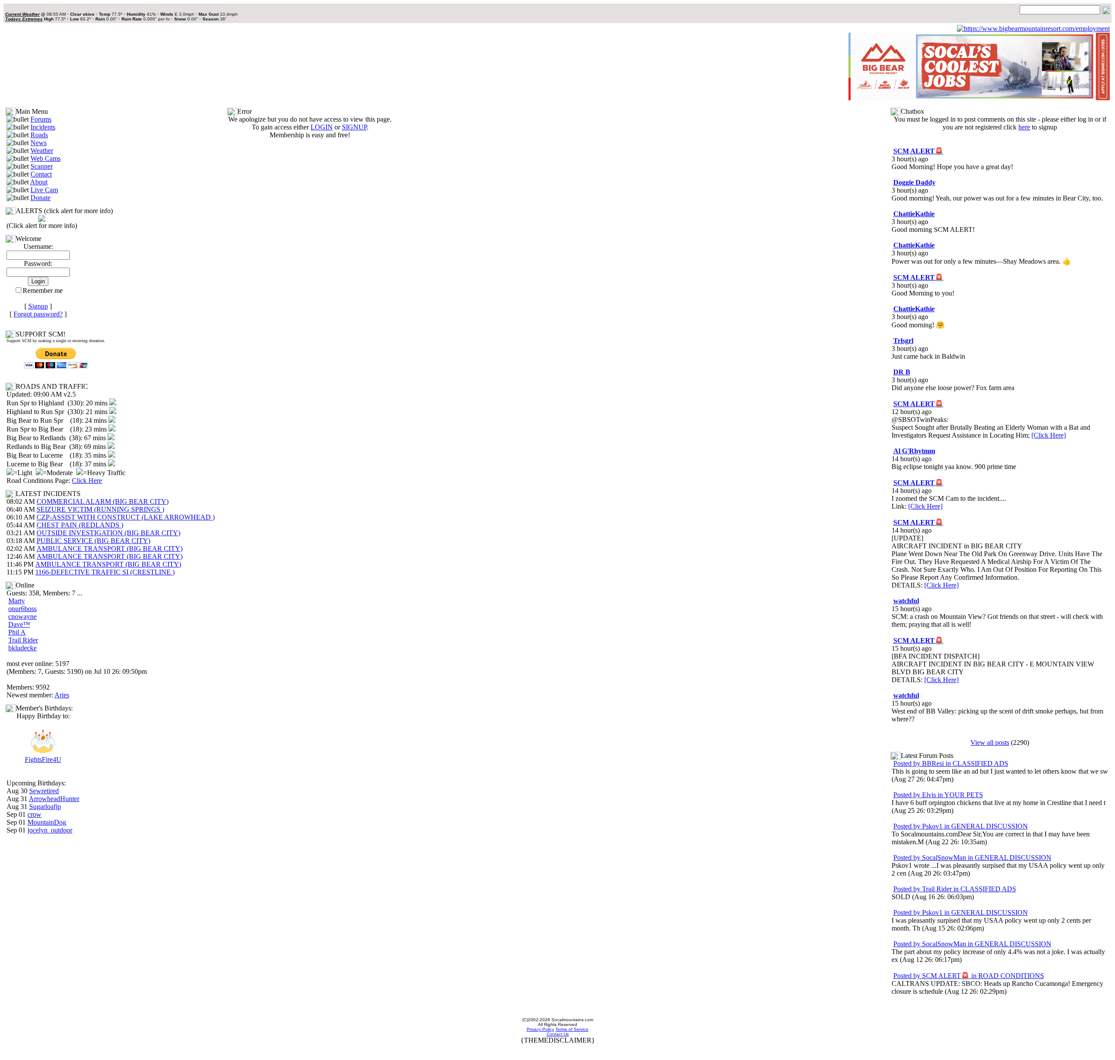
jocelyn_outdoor (49, 830)
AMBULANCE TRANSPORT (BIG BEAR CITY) (109, 548)
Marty (16, 601)
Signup (38, 306)
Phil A (17, 632)
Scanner (41, 166)
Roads (39, 135)
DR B (901, 372)
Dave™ (19, 624)
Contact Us (558, 1034)
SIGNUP (354, 127)
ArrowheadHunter (54, 798)
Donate (40, 197)
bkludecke (22, 648)
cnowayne (22, 616)
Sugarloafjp (45, 806)
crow (34, 814)
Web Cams (45, 158)
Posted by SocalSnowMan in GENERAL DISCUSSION (972, 857)
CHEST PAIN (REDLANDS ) (80, 525)
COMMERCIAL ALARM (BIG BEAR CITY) (103, 501)
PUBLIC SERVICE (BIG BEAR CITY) (93, 540)
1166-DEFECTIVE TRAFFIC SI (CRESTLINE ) (105, 572)
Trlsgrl (903, 340)
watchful (906, 601)
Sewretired (44, 791)
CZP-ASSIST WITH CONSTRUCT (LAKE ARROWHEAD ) (126, 517)
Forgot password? (38, 314)
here (1024, 127)
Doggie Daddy (914, 182)
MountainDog (46, 822)
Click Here (87, 480)
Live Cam (44, 190)
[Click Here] (1048, 435)
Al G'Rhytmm (914, 451)
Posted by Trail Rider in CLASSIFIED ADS (954, 889)
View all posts (989, 742)
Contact (41, 174)
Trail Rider (23, 640)
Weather (41, 150)
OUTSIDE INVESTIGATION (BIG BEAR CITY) (108, 533)
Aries (61, 695)
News (38, 142)
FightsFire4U (43, 759)
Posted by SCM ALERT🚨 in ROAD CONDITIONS (968, 975)
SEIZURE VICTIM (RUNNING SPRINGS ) (100, 509)
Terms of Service (571, 1029)
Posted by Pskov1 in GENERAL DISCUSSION (960, 826)
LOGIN (322, 127)
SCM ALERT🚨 (918, 151)
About (38, 182)
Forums (40, 119)
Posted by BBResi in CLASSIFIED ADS (950, 763)
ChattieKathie (914, 213)
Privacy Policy (540, 1029)
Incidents (42, 127)
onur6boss (22, 608)
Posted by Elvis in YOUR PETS (938, 794)
